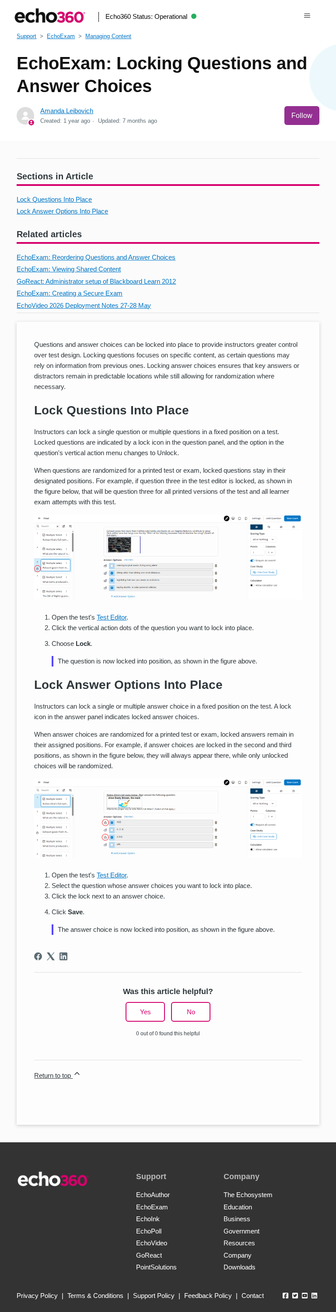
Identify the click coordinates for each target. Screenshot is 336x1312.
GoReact (149, 1255)
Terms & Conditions (95, 1295)
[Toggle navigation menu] (306, 16)
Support (26, 36)
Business (237, 1219)
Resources (239, 1243)
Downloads (240, 1267)
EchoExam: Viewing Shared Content (69, 269)
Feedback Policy (208, 1295)
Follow (301, 115)
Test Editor (111, 617)
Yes (145, 1012)
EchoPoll (148, 1231)
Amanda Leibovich (66, 110)
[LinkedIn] (63, 956)
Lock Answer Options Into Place (62, 211)
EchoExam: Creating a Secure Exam (69, 293)
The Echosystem (248, 1194)
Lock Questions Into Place (54, 199)
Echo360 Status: (146, 16)
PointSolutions (156, 1267)
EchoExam (61, 36)
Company (238, 1255)
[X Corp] (51, 956)
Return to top (53, 1075)
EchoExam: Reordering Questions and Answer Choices (96, 257)
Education (238, 1207)
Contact (253, 1295)
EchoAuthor (153, 1194)
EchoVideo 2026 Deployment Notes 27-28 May (84, 305)
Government (241, 1231)
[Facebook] (38, 956)
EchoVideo (151, 1243)
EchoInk (148, 1219)
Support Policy (154, 1295)
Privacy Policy (37, 1295)
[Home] (50, 15)
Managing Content (108, 36)
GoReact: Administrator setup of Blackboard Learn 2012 (96, 281)
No (191, 1012)
